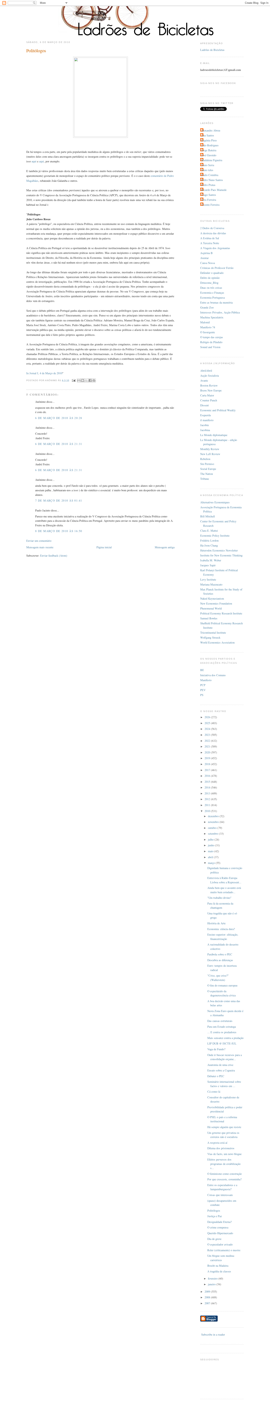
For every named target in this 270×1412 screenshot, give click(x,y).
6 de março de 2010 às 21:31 (58, 444)
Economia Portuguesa (212, 297)
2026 (208, 717)
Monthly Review (209, 449)
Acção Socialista (209, 375)
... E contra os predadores (221, 1032)
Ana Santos (207, 135)
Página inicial (104, 547)
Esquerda (205, 415)
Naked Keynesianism (212, 598)
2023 (208, 735)
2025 (208, 723)
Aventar (204, 258)
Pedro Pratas (208, 185)
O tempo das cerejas (211, 337)
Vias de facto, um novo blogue (224, 1154)
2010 (208, 811)
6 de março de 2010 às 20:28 (58, 418)
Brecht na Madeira (217, 1265)
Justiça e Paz (214, 1216)
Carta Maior (207, 395)
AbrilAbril (206, 370)
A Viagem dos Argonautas (215, 248)
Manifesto (205, 680)
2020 (208, 752)
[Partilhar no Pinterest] (94, 380)
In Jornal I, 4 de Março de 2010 (44, 373)
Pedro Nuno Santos (212, 180)
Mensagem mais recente (39, 547)
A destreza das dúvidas (213, 233)
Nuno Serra (207, 165)
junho (211, 845)
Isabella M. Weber (210, 560)
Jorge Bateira (208, 150)
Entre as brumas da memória (216, 302)
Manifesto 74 (207, 327)
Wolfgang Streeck (210, 637)
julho (211, 839)
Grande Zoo (207, 307)
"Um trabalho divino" (219, 898)
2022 (208, 741)
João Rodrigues (210, 145)
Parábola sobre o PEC (219, 954)
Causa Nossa (207, 263)
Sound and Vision (210, 347)
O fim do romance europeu (222, 985)
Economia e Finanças (212, 292)
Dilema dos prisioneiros (220, 1148)
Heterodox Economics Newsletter (219, 550)
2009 (208, 1291)
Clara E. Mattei (209, 530)
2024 (208, 729)
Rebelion (205, 459)
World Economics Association (217, 642)
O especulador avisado (220, 1244)
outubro (212, 828)
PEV (203, 690)
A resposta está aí (217, 1142)
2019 (208, 758)
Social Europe (208, 469)
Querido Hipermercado (220, 1233)
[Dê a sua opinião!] (83, 380)
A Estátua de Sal (209, 238)
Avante (204, 380)
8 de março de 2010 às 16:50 (58, 531)
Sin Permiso (207, 464)
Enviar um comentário (38, 541)
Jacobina (205, 430)
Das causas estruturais (219, 1021)
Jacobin (204, 425)
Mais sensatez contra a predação (225, 1038)
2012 (208, 799)
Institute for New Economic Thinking (221, 555)
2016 (208, 776)
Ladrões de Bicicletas (212, 50)
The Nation (206, 474)
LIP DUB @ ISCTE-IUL (221, 1043)
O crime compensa (217, 1227)
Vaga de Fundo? (216, 1049)
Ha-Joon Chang (209, 545)
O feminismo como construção (224, 1174)
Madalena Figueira (211, 160)
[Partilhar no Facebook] (90, 380)
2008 (208, 1297)
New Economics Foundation (216, 603)
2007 (208, 1303)
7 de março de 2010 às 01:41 (58, 500)
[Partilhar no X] (86, 380)
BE (202, 670)
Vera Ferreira (208, 200)
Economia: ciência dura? (221, 929)
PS (201, 695)
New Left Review (210, 454)
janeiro (212, 1284)
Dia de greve (214, 1239)
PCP (202, 685)
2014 (208, 787)
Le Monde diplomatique (213, 435)
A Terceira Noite (209, 243)
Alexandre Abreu (210, 130)
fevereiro (213, 1278)
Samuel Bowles (208, 618)
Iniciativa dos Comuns (213, 675)
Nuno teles (207, 170)
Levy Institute (208, 579)
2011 (208, 805)
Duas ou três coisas (211, 287)
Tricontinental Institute (213, 632)
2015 (208, 782)
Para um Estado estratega (221, 1026)
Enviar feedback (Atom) (53, 555)
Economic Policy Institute (214, 535)
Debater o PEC (215, 1076)
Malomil (205, 322)
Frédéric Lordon (209, 540)
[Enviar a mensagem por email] (79, 380)
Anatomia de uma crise (220, 1065)
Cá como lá (213, 1091)
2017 (208, 770)
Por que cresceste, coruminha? (224, 1179)
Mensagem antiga (165, 547)
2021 (208, 746)
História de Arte (216, 923)
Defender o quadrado (212, 273)
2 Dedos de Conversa (212, 228)
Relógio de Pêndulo (211, 342)
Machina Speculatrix (211, 317)
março (212, 863)
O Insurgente (207, 332)
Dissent (204, 405)
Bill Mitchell (207, 516)
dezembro (214, 816)
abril (211, 857)
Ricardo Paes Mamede (214, 190)
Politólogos (213, 1210)
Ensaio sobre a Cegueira (221, 1070)
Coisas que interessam (220, 1195)
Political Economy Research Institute (221, 613)
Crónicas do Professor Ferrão (216, 268)
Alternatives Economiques (215, 502)
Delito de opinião (210, 278)
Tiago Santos (208, 195)
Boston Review (209, 385)
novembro (214, 822)
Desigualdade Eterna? (219, 1222)
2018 (208, 764)
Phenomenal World (211, 608)
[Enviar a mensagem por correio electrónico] (73, 380)
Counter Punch (208, 400)
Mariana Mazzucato (211, 584)
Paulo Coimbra (209, 175)
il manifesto (206, 420)
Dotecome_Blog (209, 283)
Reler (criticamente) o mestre (223, 1250)
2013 (208, 793)
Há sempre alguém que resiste (224, 1127)
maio (211, 851)
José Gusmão (208, 155)
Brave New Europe (211, 390)
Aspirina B (206, 253)
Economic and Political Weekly (218, 410)
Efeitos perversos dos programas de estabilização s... (224, 1164)
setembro (213, 833)
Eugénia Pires (209, 140)
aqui (34, 161)
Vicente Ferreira (210, 205)
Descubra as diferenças (220, 960)
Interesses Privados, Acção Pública (220, 312)
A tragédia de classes (219, 1271)
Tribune (204, 479)
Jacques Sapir (208, 565)
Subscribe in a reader (213, 1334)
